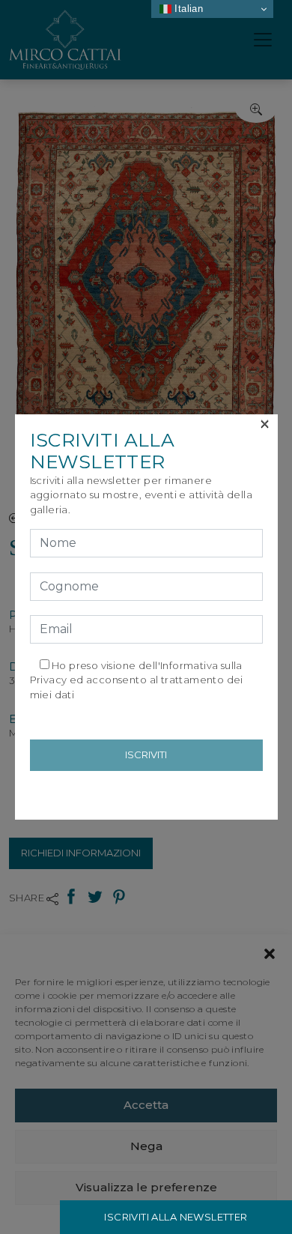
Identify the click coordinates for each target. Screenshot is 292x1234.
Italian (187, 8)
